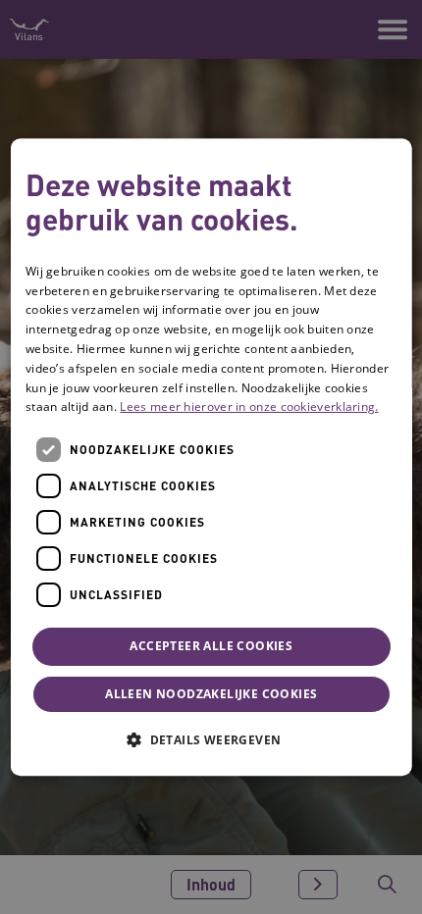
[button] (211, 739)
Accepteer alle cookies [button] (211, 645)
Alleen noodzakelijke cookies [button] (211, 694)
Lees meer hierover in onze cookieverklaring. (249, 407)
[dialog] (211, 457)
